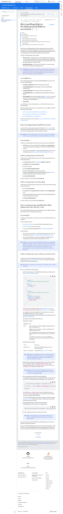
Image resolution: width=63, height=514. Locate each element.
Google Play (48, 486)
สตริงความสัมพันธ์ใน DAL (29, 316)
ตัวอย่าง (36, 7)
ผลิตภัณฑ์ (26, 19)
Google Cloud (48, 484)
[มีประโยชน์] (53, 20)
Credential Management (8, 5)
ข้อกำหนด (19, 511)
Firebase (19, 500)
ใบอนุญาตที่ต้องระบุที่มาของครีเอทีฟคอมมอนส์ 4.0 (38, 442)
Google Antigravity (49, 482)
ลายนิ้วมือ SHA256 (27, 226)
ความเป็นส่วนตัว (25, 511)
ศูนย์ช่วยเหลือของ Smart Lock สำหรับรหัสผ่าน (37, 476)
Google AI (20, 504)
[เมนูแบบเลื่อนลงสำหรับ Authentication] (22, 1)
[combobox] (40, 1)
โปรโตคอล (52, 172)
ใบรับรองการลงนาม (45, 310)
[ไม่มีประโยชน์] (55, 20)
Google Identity (32, 19)
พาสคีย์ (21, 7)
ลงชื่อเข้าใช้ (60, 1)
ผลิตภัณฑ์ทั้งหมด (21, 506)
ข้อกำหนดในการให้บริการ (22, 475)
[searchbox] (8, 12)
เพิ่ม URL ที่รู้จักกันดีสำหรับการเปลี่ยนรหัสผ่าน (32, 116)
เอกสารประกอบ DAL (27, 399)
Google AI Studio (49, 480)
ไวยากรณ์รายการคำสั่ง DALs (30, 273)
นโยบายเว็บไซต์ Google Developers (46, 443)
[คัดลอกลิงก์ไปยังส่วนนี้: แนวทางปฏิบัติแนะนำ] (32, 78)
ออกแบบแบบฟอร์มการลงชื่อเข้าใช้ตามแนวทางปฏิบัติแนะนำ (34, 114)
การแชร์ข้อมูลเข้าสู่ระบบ (29, 7)
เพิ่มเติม (26, 1)
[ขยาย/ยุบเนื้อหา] (25, 33)
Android (47, 475)
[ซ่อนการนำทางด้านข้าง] (15, 512)
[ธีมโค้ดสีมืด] (53, 276)
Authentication (18, 1)
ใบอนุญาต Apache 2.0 (21, 443)
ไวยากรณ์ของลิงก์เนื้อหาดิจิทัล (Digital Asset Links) (42, 152)
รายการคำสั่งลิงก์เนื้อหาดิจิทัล (34, 259)
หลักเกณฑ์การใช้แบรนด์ (22, 477)
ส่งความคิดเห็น (51, 24)
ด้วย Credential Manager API (47, 228)
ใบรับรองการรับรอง (46, 350)
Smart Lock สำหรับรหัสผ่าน (37, 478)
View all (47, 488)
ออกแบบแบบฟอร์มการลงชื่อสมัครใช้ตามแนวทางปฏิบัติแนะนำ (35, 111)
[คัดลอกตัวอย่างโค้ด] (55, 276)
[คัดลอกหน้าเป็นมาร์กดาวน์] (36, 29)
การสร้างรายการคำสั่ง (37, 373)
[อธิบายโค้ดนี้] (51, 276)
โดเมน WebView (47, 96)
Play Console (49, 128)
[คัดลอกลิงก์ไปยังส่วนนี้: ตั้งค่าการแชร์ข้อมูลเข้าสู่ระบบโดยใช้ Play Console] (52, 125)
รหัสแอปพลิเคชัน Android (28, 224)
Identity (8, 1)
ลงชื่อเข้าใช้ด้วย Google (5, 7)
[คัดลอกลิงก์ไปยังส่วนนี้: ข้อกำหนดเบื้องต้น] (31, 140)
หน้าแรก (21, 19)
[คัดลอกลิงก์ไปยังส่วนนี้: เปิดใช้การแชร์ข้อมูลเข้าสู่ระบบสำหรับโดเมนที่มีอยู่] (46, 182)
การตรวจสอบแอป (15, 7)
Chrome (47, 477)
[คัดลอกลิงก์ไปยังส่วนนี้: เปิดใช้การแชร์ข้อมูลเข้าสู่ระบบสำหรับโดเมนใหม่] (45, 155)
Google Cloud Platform (22, 502)
